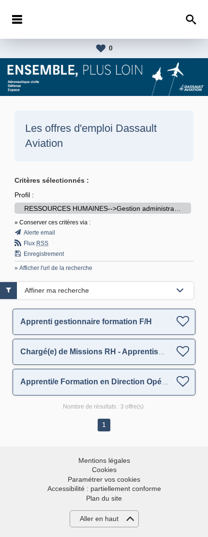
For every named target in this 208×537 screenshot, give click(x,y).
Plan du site (104, 498)
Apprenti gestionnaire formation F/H (86, 321)
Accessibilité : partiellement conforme (104, 488)
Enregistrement (44, 254)
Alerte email (39, 232)
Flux (36, 243)
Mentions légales (104, 460)
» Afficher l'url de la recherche (53, 268)
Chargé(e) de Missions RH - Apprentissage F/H (105, 351)
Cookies (104, 470)
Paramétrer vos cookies (104, 479)
